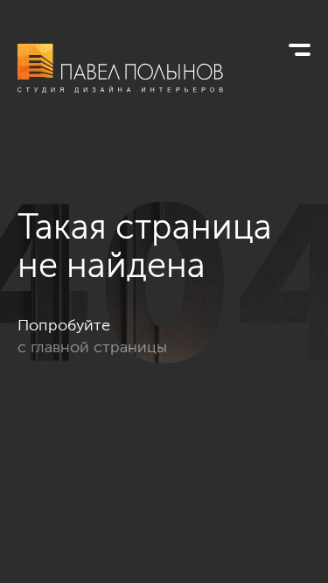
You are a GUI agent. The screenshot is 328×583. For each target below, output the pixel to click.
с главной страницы (92, 347)
